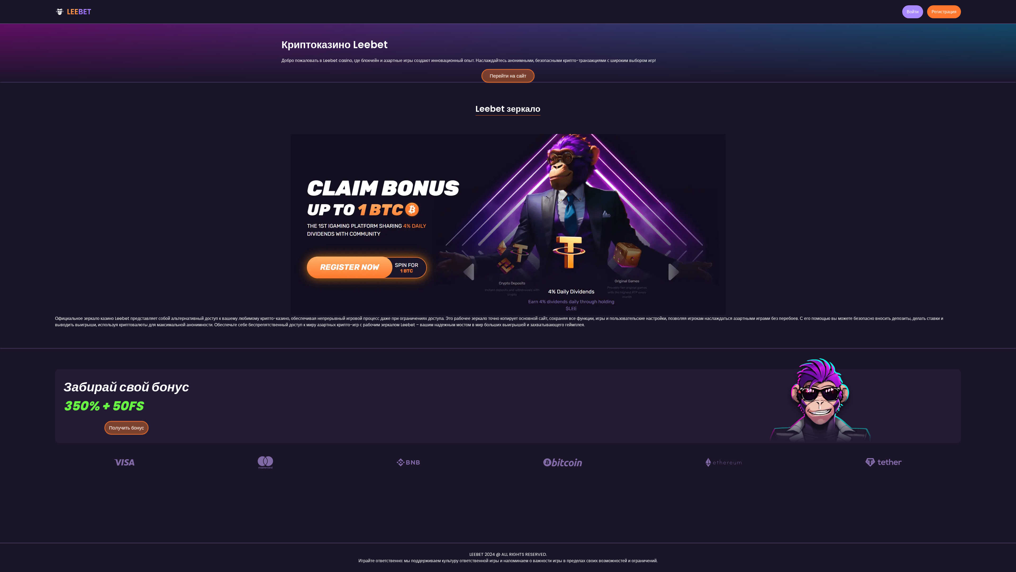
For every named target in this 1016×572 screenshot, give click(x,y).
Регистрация (944, 12)
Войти (913, 12)
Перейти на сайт (508, 76)
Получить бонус (126, 427)
